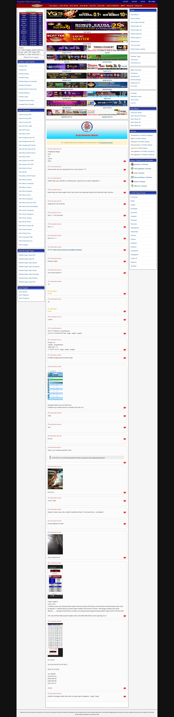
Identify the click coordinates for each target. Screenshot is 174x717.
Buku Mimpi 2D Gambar (138, 116)
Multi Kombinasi (136, 79)
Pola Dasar (134, 59)
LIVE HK (143, 1)
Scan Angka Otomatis (137, 22)
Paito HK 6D (64, 6)
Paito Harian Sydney (25, 218)
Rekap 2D (130, 6)
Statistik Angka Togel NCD (27, 282)
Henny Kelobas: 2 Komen (143, 177)
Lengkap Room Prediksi (26, 104)
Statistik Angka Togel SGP (27, 255)
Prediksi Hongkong (147, 135)
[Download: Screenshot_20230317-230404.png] (55, 598)
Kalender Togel (135, 56)
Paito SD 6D (74, 6)
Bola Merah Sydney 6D (26, 225)
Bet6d (133, 201)
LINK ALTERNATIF (113, 6)
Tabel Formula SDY (25, 122)
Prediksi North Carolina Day (27, 89)
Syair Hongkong (24, 298)
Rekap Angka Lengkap (138, 49)
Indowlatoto (134, 251)
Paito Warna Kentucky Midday (28, 206)
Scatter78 (134, 258)
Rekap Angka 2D (136, 26)
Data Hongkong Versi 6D (27, 141)
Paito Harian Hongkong (26, 210)
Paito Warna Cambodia (26, 183)
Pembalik (134, 93)
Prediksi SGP (23, 66)
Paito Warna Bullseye (25, 191)
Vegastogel (134, 231)
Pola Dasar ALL (136, 63)
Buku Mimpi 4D (135, 125)
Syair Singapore (24, 295)
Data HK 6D (84, 6)
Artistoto (133, 235)
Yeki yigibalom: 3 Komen (142, 168)
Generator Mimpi (136, 112)
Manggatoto (134, 254)
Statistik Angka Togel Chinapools (29, 266)
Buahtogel (134, 208)
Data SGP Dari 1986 (25, 126)
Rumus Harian (135, 18)
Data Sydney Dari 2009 (26, 160)
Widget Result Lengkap (31, 57)
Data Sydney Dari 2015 (26, 164)
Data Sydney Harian (25, 168)
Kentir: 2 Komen (139, 181)
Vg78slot (133, 266)
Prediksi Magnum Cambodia (28, 81)
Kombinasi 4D (135, 76)
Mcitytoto (134, 247)
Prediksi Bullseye (24, 93)
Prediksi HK (22, 70)
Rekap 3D (138, 6)
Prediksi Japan (23, 96)
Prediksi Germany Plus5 (26, 100)
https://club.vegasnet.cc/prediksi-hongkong (68, 250)
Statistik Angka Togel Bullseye (28, 278)
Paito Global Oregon (25, 229)
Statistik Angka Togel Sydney (28, 263)
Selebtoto (134, 243)
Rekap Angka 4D (136, 34)
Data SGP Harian (24, 130)
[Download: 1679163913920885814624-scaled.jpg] (55, 554)
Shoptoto (134, 216)
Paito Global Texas (25, 233)
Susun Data (134, 99)
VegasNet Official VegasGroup (29, 2)
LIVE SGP (134, 1)
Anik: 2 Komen (139, 173)
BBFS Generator (136, 70)
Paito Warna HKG (24, 156)
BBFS (123, 6)
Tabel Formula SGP (25, 114)
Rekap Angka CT (136, 37)
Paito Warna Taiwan (25, 187)
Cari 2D (133, 103)
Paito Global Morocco (26, 241)
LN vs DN (134, 86)
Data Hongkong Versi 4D (27, 137)
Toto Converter (135, 45)
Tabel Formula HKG (25, 118)
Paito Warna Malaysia (26, 199)
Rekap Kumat (135, 41)
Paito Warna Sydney (25, 179)
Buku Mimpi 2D (135, 119)
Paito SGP (101, 6)
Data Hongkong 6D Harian (27, 145)
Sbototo (133, 239)
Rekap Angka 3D (136, 30)
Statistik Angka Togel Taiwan (28, 270)
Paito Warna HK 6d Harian (27, 153)
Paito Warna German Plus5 (27, 202)
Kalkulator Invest (136, 96)
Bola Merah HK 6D (25, 222)
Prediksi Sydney (24, 74)
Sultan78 (133, 262)
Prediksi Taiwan (24, 77)
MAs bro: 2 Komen (140, 186)
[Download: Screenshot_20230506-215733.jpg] (55, 401)
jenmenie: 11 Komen (141, 164)
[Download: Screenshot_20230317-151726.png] (55, 656)
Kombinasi (134, 73)
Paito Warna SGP (24, 134)
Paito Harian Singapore (26, 214)
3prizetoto (134, 212)
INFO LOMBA (151, 1)
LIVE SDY (125, 1)
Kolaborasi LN (135, 83)
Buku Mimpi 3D (135, 122)
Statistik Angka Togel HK (26, 259)
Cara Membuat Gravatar (106, 142)
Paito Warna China (25, 195)
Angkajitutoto (135, 228)
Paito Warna (54, 6)
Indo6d (133, 205)
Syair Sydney (23, 291)
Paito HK (93, 6)
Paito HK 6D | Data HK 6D (27, 149)
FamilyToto (134, 197)
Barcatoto (134, 224)
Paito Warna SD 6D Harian (27, 176)
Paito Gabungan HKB (25, 237)
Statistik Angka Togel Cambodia (29, 274)
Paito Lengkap (23, 244)
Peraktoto (134, 220)
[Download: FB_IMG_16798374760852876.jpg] (55, 489)
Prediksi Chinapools (25, 85)
